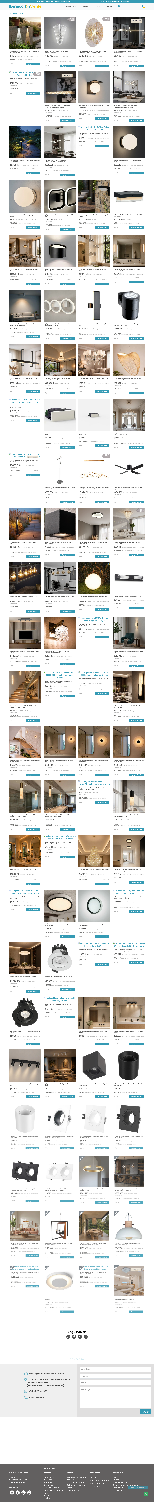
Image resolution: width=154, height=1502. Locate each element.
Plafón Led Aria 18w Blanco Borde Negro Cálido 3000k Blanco (59, 924)
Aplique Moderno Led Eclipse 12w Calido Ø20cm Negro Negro (94, 760)
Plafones (48, 1480)
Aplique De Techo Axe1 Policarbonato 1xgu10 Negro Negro (93, 1084)
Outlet (93, 1477)
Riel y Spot (49, 1485)
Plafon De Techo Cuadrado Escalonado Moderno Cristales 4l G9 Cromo (126, 1299)
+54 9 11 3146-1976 (41, 1391)
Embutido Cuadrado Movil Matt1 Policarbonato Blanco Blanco (94, 1137)
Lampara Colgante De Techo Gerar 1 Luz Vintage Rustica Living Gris (126, 1190)
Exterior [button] (98, 6)
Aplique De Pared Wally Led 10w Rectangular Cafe (93, 324)
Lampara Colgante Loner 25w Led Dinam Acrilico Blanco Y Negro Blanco (57, 106)
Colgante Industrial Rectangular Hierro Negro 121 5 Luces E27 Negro (59, 597)
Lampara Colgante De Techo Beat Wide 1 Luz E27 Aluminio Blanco (24, 1244)
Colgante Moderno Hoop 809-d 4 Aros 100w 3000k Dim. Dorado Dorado (24, 461)
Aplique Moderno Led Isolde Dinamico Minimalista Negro (57, 51)
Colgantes (49, 1477)
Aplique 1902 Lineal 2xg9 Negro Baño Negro (127, 596)
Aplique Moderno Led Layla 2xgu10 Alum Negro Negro (93, 1031)
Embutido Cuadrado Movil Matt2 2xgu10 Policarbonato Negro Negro (22, 1190)
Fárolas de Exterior (76, 1482)
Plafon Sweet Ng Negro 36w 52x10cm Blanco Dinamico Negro (93, 542)
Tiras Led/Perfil (51, 1487)
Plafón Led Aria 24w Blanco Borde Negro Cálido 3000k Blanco (94, 924)
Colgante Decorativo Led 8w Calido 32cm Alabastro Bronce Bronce (58, 815)
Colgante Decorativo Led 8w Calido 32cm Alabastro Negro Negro (127, 815)
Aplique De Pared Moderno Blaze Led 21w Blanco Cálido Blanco (57, 324)
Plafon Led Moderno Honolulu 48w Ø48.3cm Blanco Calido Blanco (23, 406)
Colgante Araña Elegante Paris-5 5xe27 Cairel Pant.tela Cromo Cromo (93, 379)
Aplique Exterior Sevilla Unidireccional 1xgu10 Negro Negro (59, 542)
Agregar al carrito (33, 64)
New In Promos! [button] (72, 6)
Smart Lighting (97, 1483)
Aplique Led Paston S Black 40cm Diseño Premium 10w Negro (127, 270)
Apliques (48, 1482)
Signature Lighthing (99, 1480)
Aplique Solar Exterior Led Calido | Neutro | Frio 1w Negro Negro (24, 51)
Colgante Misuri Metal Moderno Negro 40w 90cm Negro (23, 379)
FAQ (115, 1477)
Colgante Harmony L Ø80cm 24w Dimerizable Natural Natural (128, 379)
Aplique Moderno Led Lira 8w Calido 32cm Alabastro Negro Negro (23, 870)
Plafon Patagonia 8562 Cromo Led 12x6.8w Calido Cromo (127, 542)
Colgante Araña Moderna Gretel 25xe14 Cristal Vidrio (94, 870)
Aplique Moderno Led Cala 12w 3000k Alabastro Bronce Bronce (94, 679)
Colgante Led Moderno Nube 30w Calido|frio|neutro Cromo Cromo (55, 160)
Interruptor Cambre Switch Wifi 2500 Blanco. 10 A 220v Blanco (94, 433)
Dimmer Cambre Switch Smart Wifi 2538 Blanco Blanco (60, 433)
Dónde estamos (17, 1482)
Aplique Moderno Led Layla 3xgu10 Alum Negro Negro (128, 1031)
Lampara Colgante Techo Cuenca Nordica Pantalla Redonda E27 (127, 1244)
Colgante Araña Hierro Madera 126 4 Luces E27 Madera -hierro (59, 1244)
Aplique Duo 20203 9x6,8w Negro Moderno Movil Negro (25, 651)
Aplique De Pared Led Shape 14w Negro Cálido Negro (59, 215)
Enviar (145, 1411)
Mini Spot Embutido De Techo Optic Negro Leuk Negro (25, 1031)
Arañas (47, 1495)
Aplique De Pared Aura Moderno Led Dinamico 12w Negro (24, 79)
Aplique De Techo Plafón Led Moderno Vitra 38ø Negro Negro (25, 897)
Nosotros (110, 6)
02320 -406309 (39, 1397)
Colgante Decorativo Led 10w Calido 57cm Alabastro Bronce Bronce (23, 815)
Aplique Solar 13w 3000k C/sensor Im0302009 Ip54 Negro (128, 215)
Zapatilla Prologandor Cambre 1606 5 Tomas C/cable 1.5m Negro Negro (128, 950)
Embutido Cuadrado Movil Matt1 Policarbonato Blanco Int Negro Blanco (59, 1137)
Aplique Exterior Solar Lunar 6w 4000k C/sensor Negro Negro (94, 106)
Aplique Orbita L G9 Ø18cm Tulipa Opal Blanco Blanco (24, 215)
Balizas (70, 1480)
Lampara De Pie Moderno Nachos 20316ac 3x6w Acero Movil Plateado (60, 488)
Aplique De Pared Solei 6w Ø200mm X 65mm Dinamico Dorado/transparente (93, 51)
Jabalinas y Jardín (76, 1485)
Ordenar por (15, 13)
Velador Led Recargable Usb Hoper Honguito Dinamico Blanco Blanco (128, 897)
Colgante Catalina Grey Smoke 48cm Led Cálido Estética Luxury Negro (92, 270)
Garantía (117, 1490)
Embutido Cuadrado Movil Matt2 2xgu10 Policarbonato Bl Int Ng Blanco (57, 1190)
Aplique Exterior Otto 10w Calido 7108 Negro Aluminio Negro (58, 270)
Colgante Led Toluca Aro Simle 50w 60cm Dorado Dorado (92, 1190)
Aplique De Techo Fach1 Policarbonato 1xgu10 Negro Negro (128, 1084)
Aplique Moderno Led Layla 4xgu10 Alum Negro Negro (24, 1084)
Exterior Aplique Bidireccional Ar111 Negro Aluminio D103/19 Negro (126, 324)
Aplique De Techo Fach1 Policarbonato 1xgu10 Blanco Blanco (24, 1137)
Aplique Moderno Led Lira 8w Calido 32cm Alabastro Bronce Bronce (58, 843)
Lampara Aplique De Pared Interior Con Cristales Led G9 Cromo (57, 651)
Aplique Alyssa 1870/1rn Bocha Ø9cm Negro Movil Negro (92, 624)
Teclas (47, 1498)
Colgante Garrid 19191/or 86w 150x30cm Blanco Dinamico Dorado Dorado (94, 488)
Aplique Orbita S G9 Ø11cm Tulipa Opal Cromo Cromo (93, 133)
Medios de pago (121, 1482)
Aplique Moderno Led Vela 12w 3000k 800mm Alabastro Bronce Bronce (59, 681)
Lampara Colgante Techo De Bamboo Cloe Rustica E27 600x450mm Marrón (93, 1244)
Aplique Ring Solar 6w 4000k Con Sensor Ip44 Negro (93, 215)
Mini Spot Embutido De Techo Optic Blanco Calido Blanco (58, 977)
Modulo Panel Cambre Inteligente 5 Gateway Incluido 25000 (93, 950)
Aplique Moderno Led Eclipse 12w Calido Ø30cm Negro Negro (129, 760)
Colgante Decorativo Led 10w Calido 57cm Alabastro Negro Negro (92, 788)
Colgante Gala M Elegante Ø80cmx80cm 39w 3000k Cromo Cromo (128, 433)
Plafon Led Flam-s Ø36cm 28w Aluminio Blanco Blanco (59, 1299)
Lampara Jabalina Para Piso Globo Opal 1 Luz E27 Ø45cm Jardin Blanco (93, 597)
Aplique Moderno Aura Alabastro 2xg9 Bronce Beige (128, 651)
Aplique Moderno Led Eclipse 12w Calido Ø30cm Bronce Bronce (59, 760)
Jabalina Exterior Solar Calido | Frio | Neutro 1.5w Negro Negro (25, 160)
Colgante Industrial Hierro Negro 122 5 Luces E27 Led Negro (24, 597)
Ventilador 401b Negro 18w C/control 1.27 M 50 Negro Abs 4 (128, 488)
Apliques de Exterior (77, 1477)
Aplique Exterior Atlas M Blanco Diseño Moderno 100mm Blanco (22, 324)
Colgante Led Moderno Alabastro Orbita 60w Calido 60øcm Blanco (24, 977)
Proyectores (73, 1490)
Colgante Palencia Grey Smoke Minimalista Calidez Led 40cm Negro (24, 270)
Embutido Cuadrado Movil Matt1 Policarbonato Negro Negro (129, 1137)
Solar (69, 1487)
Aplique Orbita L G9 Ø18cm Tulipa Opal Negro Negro (128, 160)
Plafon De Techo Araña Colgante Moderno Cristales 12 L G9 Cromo (92, 1272)
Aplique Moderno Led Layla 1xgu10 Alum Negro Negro (59, 1004)
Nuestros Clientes (18, 1480)
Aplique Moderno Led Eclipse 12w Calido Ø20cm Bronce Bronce (25, 760)
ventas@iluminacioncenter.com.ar (49, 1373)
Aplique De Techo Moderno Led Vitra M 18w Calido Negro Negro (127, 870)
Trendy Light (96, 1486)
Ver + (12, 64)
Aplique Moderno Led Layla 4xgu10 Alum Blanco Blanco (59, 1084)
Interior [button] (86, 6)
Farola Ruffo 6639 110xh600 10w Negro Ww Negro (23, 542)
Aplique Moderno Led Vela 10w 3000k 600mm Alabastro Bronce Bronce (24, 706)
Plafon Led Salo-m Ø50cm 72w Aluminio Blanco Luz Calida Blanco (25, 1272)
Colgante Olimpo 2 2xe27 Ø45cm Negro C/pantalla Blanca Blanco (57, 379)
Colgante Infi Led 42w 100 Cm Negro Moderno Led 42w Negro (128, 51)
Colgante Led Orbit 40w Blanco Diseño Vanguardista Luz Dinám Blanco (126, 106)
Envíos (116, 1480)
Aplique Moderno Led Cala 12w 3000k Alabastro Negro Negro (129, 706)
